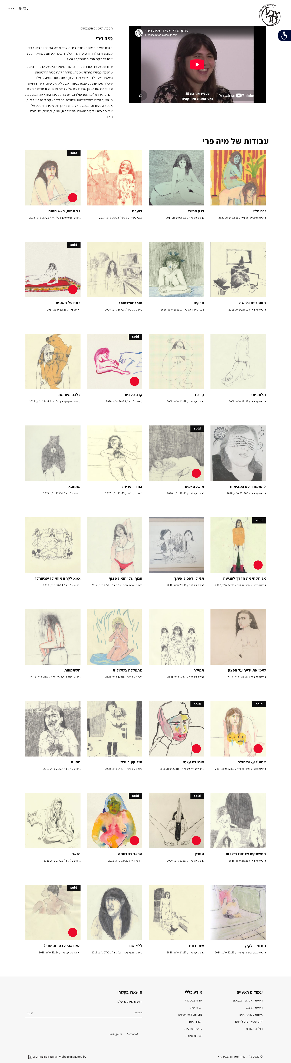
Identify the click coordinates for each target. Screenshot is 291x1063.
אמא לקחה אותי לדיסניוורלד (58, 578)
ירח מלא (259, 210)
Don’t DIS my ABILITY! (249, 1021)
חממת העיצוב (254, 1007)
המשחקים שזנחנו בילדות (246, 853)
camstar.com (130, 302)
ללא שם (136, 945)
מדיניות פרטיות (193, 1029)
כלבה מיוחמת (69, 394)
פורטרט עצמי (193, 761)
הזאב (76, 853)
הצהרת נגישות (194, 1036)
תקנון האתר (195, 1021)
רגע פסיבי (196, 210)
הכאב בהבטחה (130, 853)
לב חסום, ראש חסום (65, 210)
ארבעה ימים (194, 486)
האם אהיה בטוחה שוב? (62, 945)
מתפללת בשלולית (127, 670)
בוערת (137, 210)
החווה (76, 761)
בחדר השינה (132, 486)
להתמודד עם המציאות (248, 486)
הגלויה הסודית (254, 1029)
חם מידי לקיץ (255, 945)
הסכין (199, 853)
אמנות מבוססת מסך (251, 1014)
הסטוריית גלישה (252, 302)
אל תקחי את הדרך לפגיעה (244, 578)
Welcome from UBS (190, 1014)
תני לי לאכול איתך (189, 578)
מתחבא (74, 486)
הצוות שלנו (196, 1007)
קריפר (199, 394)
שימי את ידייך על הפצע (247, 670)
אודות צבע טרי (193, 1000)
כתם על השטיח (68, 302)
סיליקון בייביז (131, 761)
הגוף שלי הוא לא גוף (125, 578)
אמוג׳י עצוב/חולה (252, 761)
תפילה (198, 670)
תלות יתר (258, 394)
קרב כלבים (133, 394)
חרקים (199, 302)
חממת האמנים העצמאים (97, 28)
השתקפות (72, 670)
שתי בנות (196, 945)
